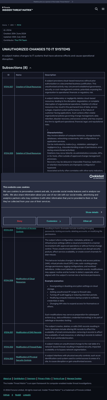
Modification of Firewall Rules (29, 347)
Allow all (87, 221)
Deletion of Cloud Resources (28, 153)
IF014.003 (8, 359)
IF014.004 (8, 230)
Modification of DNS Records (28, 332)
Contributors (19, 379)
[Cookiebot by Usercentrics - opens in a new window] (91, 177)
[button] (96, 9)
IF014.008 (8, 281)
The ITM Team (20, 40)
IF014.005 (8, 153)
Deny (19, 221)
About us (7, 379)
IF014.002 (8, 347)
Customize (52, 221)
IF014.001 (8, 332)
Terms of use (59, 379)
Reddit (18, 395)
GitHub (6, 395)
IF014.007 (8, 87)
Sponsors (31, 379)
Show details (92, 212)
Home (4, 25)
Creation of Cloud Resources (28, 87)
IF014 (19, 25)
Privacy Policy (44, 379)
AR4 (12, 25)
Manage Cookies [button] (74, 379)
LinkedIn (27, 395)
